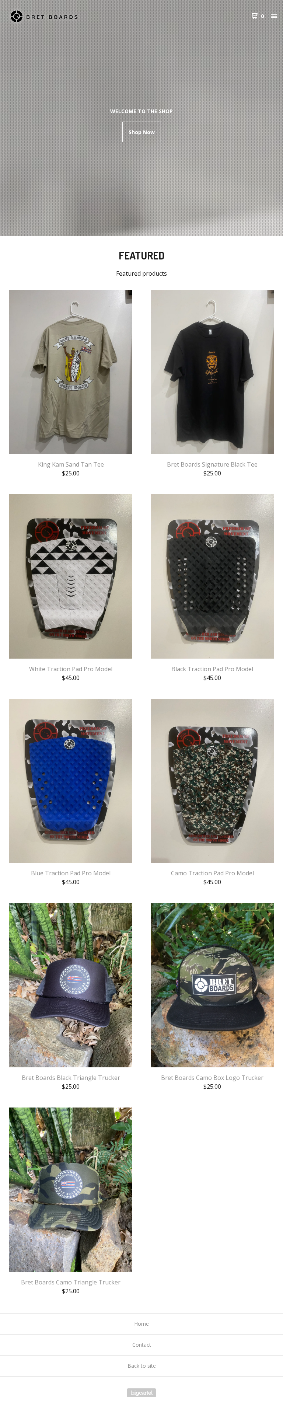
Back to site (141, 1365)
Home (141, 1323)
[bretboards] (44, 16)
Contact (141, 1344)
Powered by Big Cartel (141, 1392)
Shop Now (142, 132)
